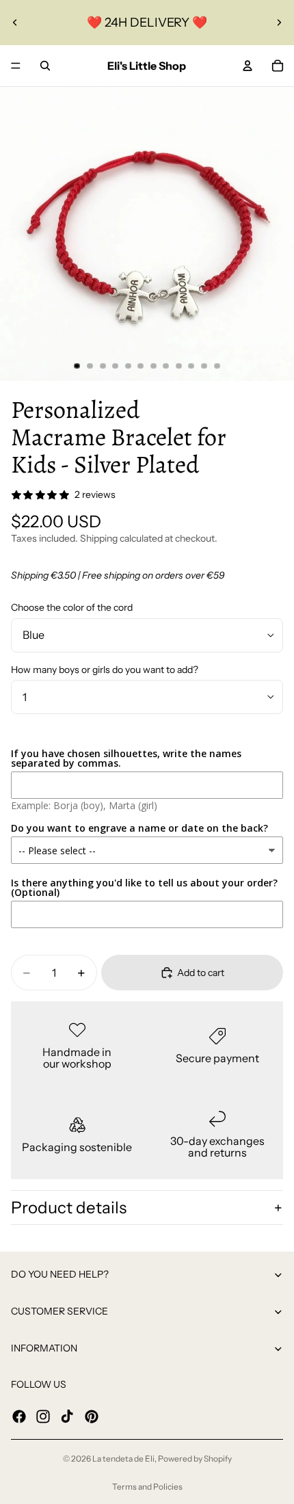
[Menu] (15, 65)
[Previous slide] (15, 23)
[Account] (247, 66)
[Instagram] (43, 1416)
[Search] (45, 66)
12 (217, 366)
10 (191, 366)
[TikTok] (67, 1416)
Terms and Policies (147, 1486)
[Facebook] (19, 1416)
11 (204, 366)
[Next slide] (279, 23)
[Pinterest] (91, 1416)
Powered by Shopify (195, 1458)
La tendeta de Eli (123, 1458)
